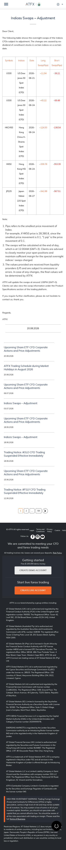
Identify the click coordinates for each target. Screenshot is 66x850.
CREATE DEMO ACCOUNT (33, 570)
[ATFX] (33, 3)
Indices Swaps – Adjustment (33, 18)
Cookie (57, 530)
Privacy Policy (49, 530)
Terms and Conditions (40, 530)
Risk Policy (57, 553)
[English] (60, 4)
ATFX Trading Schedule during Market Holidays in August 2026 (26, 368)
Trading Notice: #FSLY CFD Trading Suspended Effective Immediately (24, 491)
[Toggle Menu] (6, 4)
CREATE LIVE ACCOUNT (33, 590)
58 (38, 511)
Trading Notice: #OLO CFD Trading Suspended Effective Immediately (24, 454)
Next (45, 510)
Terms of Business (17, 819)
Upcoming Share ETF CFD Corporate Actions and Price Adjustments (26, 349)
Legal (32, 530)
